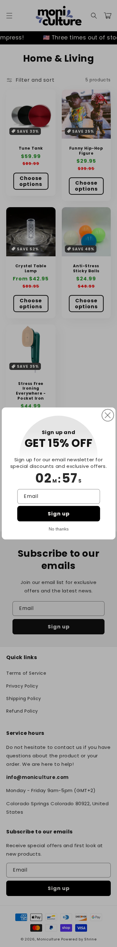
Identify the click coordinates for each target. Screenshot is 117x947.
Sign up (59, 513)
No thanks (59, 528)
